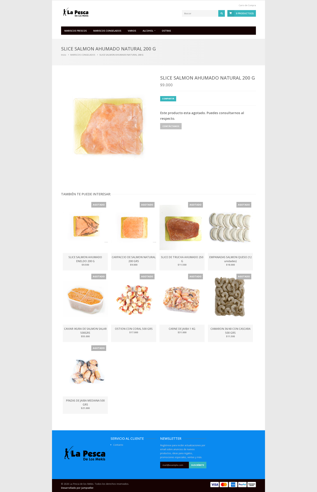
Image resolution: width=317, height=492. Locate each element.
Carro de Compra (247, 5)
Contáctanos (170, 126)
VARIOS (132, 30)
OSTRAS (166, 30)
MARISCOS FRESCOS (75, 30)
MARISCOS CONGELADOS (107, 30)
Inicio (63, 54)
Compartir (168, 98)
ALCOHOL (148, 30)
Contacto (118, 444)
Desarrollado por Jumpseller (77, 487)
